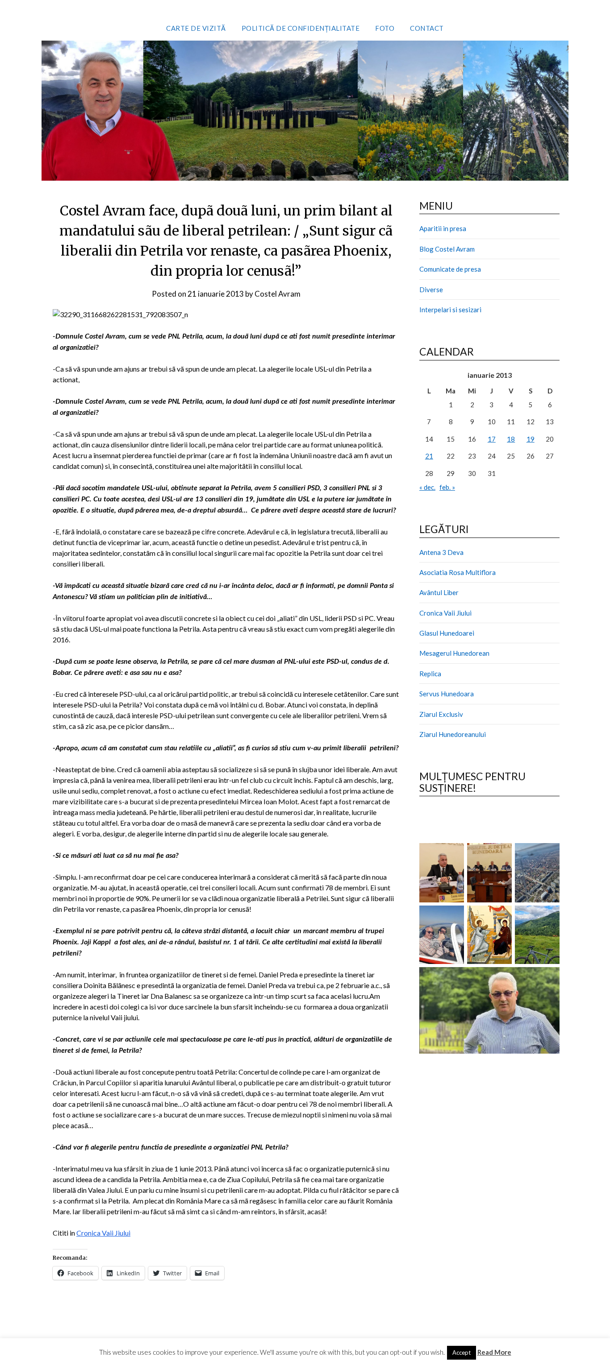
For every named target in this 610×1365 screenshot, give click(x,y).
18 (511, 439)
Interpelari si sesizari (450, 310)
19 (530, 439)
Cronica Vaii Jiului (103, 1232)
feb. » (447, 487)
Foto (384, 28)
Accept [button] (461, 1352)
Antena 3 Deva (441, 552)
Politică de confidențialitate (301, 28)
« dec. (427, 487)
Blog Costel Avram (447, 249)
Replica (430, 674)
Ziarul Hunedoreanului (452, 734)
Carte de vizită (196, 28)
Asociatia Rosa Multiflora (457, 572)
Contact (427, 28)
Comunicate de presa (450, 269)
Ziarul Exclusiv (441, 714)
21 (429, 456)
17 (492, 439)
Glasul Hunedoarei (446, 633)
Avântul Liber (439, 592)
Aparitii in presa (442, 228)
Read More (494, 1352)
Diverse (431, 289)
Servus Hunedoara (446, 694)
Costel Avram (278, 293)
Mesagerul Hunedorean (454, 653)
